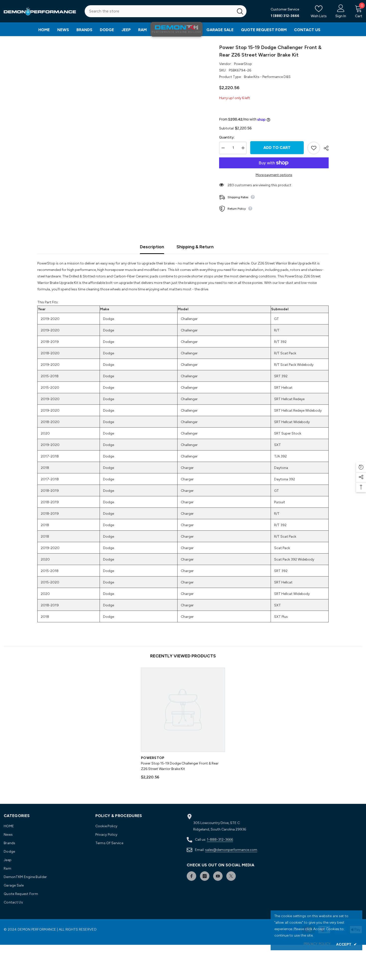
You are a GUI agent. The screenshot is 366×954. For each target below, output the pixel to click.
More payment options (274, 175)
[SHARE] (324, 148)
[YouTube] (218, 876)
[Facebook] (191, 876)
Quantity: (227, 137)
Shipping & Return (195, 247)
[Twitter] (231, 876)
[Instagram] (204, 876)
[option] (183, 726)
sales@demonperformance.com (231, 850)
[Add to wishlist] (313, 148)
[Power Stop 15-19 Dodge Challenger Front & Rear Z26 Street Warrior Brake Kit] (183, 710)
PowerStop (243, 64)
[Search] (165, 11)
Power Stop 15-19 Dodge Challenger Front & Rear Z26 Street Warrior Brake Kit (180, 766)
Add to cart (277, 147)
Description (152, 247)
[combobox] (159, 11)
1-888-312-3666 (220, 839)
